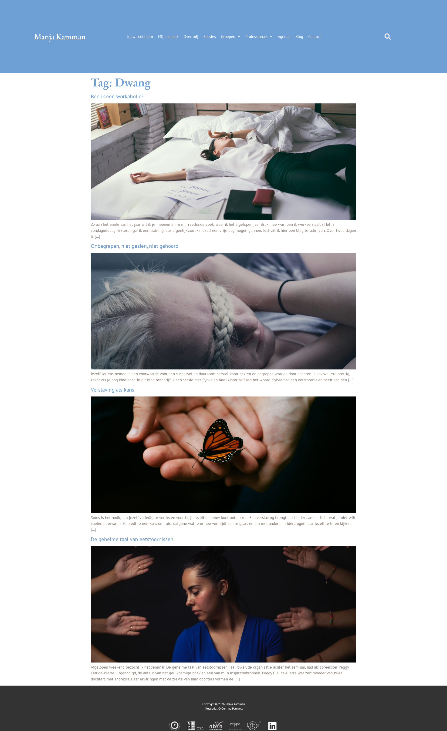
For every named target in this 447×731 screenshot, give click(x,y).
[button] (388, 36)
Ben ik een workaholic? (117, 96)
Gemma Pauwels (232, 709)
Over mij (190, 36)
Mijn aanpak (168, 36)
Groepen (228, 36)
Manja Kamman (60, 36)
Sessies (209, 36)
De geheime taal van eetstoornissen (132, 539)
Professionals (256, 36)
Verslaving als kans (112, 389)
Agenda (284, 36)
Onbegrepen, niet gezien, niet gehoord (134, 246)
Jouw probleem (140, 36)
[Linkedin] (272, 726)
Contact (314, 36)
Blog (299, 36)
